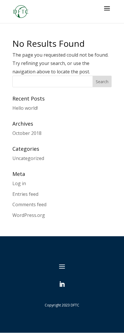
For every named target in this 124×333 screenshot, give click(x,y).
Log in (19, 183)
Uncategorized (28, 158)
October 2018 (27, 133)
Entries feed (25, 194)
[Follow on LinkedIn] (62, 284)
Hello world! (25, 108)
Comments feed (29, 204)
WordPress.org (28, 215)
